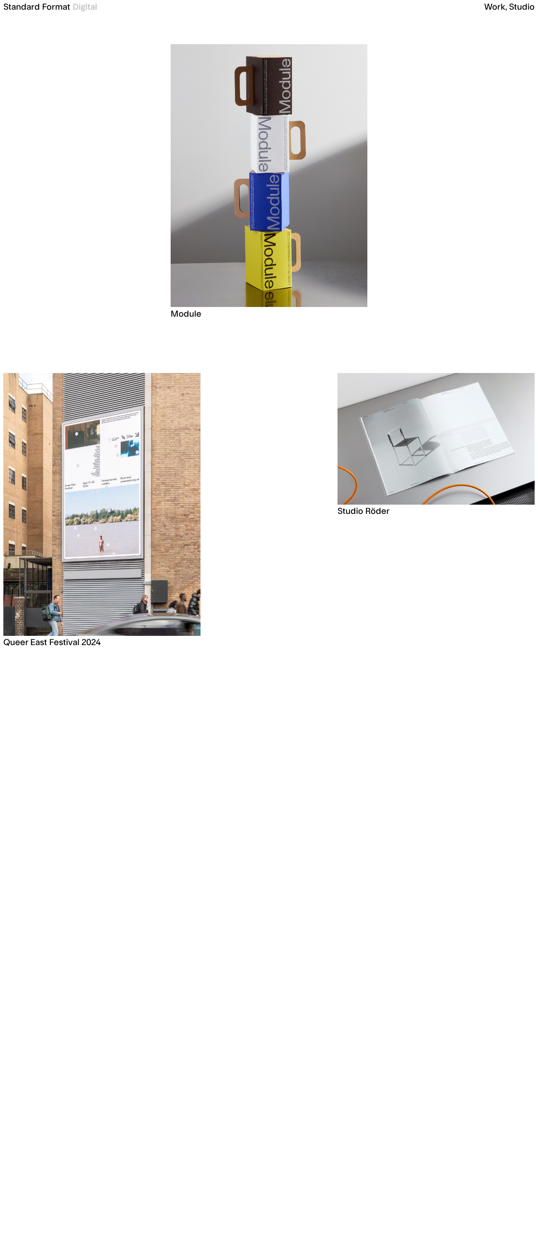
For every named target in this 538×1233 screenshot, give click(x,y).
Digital (85, 7)
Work (494, 7)
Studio (522, 7)
